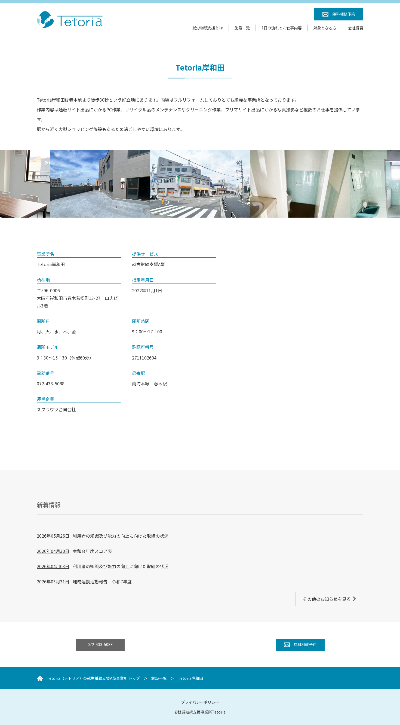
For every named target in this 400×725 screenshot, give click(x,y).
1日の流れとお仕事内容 (281, 28)
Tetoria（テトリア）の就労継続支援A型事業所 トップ (93, 678)
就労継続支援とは (207, 28)
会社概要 (355, 28)
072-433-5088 (100, 644)
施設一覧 (242, 28)
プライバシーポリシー (200, 702)
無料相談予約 (343, 14)
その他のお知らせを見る (327, 599)
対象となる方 (324, 28)
